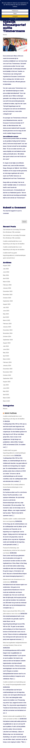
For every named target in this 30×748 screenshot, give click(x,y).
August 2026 (6, 265)
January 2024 (7, 365)
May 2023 (6, 391)
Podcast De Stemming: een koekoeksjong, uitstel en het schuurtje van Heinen (14, 550)
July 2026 (6, 269)
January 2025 (7, 327)
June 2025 (6, 310)
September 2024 (8, 339)
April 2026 (6, 278)
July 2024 (6, 346)
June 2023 (6, 388)
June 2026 (6, 272)
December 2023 (7, 369)
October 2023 (7, 375)
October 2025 (7, 298)
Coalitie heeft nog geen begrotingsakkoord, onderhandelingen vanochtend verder (14, 453)
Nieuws (5, 34)
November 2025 (7, 294)
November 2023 (7, 372)
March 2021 (6, 401)
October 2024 (7, 336)
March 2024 (6, 359)
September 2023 (8, 378)
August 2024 (6, 343)
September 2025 (8, 301)
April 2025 (6, 317)
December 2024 (7, 330)
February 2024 (7, 362)
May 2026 (6, 275)
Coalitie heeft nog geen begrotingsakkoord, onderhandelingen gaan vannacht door (14, 255)
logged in (13, 211)
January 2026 (7, 288)
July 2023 (6, 385)
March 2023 (6, 398)
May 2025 (6, 314)
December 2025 (7, 291)
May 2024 (6, 352)
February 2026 (7, 285)
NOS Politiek (11, 413)
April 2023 (6, 394)
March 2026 (6, 281)
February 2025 (7, 323)
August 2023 (6, 381)
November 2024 (7, 333)
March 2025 (6, 320)
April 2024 (6, 356)
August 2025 (6, 304)
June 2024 (6, 349)
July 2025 (6, 307)
